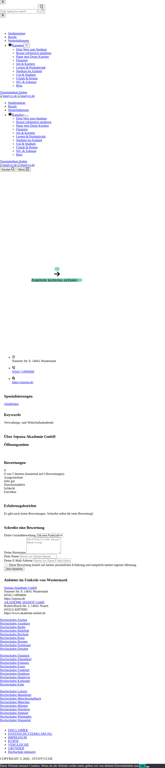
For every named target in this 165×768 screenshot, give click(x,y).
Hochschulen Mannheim (15, 695)
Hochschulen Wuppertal (15, 720)
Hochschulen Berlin (12, 627)
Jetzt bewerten (14, 568)
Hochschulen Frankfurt (14, 670)
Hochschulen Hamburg (15, 673)
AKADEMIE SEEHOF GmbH (24, 602)
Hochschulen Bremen (14, 641)
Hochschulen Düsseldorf (15, 659)
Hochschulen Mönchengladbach (20, 698)
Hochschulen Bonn (12, 638)
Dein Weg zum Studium (31, 118)
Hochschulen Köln (12, 684)
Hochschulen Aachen (13, 620)
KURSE (13, 741)
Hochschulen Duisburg (14, 655)
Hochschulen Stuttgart (14, 713)
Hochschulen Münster (14, 705)
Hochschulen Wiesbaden (15, 716)
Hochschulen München (15, 702)
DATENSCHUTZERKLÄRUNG (30, 734)
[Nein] (147, 766)
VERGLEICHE (18, 744)
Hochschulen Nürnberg (15, 709)
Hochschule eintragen (22, 752)
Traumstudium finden (13, 161)
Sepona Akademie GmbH (20, 587)
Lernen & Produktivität (30, 136)
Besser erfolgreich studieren (33, 122)
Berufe (12, 106)
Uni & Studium (26, 143)
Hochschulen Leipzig (13, 691)
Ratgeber (18, 115)
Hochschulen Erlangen (14, 663)
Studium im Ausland (29, 140)
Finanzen (22, 129)
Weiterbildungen (18, 110)
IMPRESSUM (17, 737)
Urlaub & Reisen (27, 147)
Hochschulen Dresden (14, 648)
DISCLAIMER (18, 730)
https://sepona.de (22, 382)
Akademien (11, 404)
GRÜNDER (16, 748)
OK (142, 765)
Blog (19, 154)
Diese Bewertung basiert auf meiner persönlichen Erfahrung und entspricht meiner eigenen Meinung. (73, 565)
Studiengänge (16, 102)
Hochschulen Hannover (15, 677)
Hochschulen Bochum (14, 634)
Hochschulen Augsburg (15, 623)
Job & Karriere (25, 133)
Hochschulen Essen (12, 666)
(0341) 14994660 (23, 371)
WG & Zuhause (26, 151)
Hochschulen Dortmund (15, 645)
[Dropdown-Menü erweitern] (26, 116)
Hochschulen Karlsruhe (15, 681)
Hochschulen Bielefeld (14, 630)
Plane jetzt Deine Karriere (32, 125)
